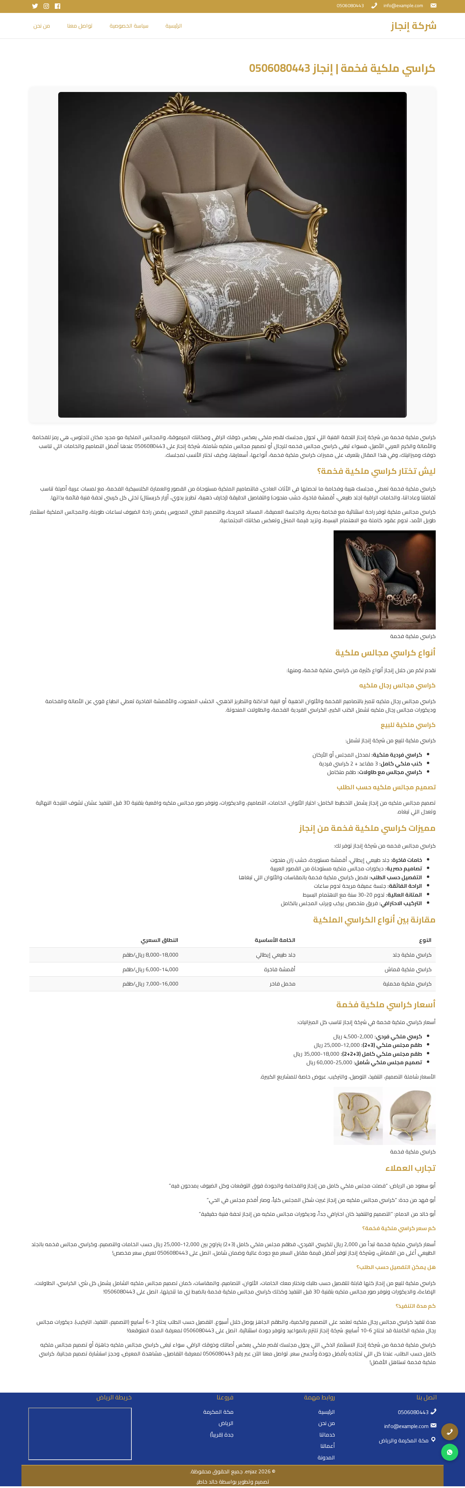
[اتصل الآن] (449, 1431)
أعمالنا (327, 1446)
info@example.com (403, 5)
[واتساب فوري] (449, 1452)
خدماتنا (327, 1434)
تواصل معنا (80, 25)
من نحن (41, 25)
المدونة (326, 1457)
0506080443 (350, 5)
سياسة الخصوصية (129, 25)
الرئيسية (173, 25)
